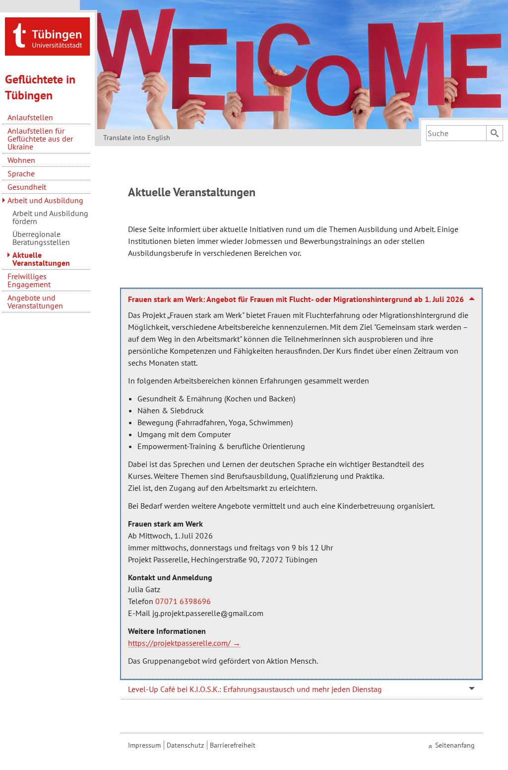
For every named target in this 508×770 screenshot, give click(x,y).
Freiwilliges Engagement (29, 280)
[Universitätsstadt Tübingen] (47, 36)
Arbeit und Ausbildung (45, 200)
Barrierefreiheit (232, 745)
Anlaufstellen (30, 117)
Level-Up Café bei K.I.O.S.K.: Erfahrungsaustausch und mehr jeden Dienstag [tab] (255, 689)
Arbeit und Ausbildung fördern (50, 217)
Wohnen (21, 160)
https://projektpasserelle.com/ (179, 643)
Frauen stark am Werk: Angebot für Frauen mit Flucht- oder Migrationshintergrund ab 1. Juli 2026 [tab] (296, 299)
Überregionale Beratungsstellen (41, 238)
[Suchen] (494, 133)
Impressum (144, 745)
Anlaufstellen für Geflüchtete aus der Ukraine (40, 139)
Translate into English (136, 137)
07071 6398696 (183, 601)
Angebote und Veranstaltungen (35, 301)
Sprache (21, 173)
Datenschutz (185, 745)
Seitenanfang (455, 745)
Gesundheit (26, 187)
